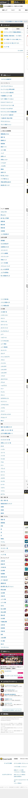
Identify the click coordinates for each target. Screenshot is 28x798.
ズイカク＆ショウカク (6, 414)
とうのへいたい (4, 315)
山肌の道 (3, 561)
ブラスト (3, 360)
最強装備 (3, 143)
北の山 (2, 605)
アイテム (3, 542)
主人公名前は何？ (5, 243)
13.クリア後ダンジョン (6, 124)
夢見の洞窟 (3, 589)
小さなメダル (4, 211)
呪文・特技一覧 (4, 500)
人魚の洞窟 (3, 637)
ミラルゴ (3, 376)
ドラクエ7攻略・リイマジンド (20, 766)
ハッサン (3, 449)
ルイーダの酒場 (4, 263)
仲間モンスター (4, 159)
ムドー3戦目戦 (4, 347)
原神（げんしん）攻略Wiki (19, 774)
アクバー (3, 411)
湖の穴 (2, 644)
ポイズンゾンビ (4, 328)
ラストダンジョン (5, 647)
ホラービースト (4, 324)
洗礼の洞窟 (3, 612)
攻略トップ (4, 10)
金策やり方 (3, 172)
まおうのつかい (4, 379)
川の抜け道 (3, 567)
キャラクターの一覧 (5, 439)
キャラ (12, 10)
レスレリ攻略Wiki (17, 783)
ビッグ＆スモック (5, 331)
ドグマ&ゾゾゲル (5, 404)
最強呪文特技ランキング (6, 503)
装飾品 (2, 538)
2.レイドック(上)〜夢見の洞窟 (7, 89)
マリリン (3, 491)
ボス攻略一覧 (4, 312)
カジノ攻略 (3, 150)
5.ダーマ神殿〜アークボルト (7, 99)
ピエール (3, 471)
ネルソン (3, 318)
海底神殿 (3, 628)
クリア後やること (5, 178)
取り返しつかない (5, 175)
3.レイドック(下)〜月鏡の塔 (7, 92)
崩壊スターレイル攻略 (18, 770)
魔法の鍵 (3, 224)
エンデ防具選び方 (5, 234)
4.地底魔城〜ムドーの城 (6, 95)
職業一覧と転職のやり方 (6, 427)
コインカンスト (4, 250)
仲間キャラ (3, 156)
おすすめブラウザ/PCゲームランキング (12, 710)
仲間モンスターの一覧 (6, 443)
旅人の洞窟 (3, 609)
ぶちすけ (3, 478)
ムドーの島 (3, 599)
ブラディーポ (4, 321)
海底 (2, 634)
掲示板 (18, 29)
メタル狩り (3, 166)
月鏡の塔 (3, 596)
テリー (2, 388)
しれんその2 (3, 369)
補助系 (2, 513)
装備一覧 (3, 519)
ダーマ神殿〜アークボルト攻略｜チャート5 (14, 39)
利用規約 (16, 758)
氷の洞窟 (3, 618)
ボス (20, 10)
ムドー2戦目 (3, 344)
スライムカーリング (5, 266)
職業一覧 (3, 137)
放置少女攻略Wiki (17, 776)
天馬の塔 (3, 631)
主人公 (2, 446)
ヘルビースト (4, 337)
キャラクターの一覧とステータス (11, 43)
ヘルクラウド (4, 385)
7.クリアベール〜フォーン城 (7, 105)
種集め (2, 169)
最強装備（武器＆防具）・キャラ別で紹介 (13, 35)
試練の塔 (3, 564)
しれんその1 (3, 366)
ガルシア (3, 353)
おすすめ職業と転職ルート (7, 433)
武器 (2, 526)
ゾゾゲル (3, 408)
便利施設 (3, 240)
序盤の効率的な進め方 (6, 182)
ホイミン (3, 475)
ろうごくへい (4, 401)
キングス (3, 481)
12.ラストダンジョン (5, 121)
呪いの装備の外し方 (5, 275)
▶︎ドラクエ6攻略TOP (6, 79)
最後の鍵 (3, 227)
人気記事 (6, 29)
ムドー (2, 334)
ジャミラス (3, 363)
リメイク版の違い (5, 299)
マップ (2, 153)
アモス (2, 462)
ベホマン (3, 487)
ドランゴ (3, 468)
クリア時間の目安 (5, 305)
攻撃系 (2, 506)
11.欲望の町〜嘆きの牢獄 (6, 118)
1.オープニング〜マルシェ (7, 86)
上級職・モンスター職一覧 (7, 430)
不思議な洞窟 (4, 621)
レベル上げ (3, 162)
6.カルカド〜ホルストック (7, 102)
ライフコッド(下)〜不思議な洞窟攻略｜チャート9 (14, 32)
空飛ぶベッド (4, 259)
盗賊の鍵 (3, 221)
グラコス (3, 382)
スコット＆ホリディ (5, 356)
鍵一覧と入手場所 (5, 218)
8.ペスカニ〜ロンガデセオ (7, 108)
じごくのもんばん (5, 340)
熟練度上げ (3, 140)
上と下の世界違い (5, 272)
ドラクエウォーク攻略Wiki (19, 772)
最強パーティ (4, 146)
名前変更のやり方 (5, 247)
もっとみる (20, 50)
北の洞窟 (3, 570)
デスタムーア (4, 417)
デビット (3, 395)
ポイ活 (8, 2)
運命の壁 (3, 615)
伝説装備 (3, 231)
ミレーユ (3, 452)
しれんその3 (3, 372)
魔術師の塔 (3, 583)
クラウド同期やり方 (5, 302)
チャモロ (3, 459)
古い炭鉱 (3, 641)
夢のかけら (3, 215)
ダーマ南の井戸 (4, 580)
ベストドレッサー (5, 256)
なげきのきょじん (5, 398)
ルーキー (3, 484)
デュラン (3, 392)
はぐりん (3, 494)
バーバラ (3, 455)
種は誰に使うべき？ (5, 185)
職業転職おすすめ (5, 134)
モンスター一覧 (4, 548)
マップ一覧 (6, 46)
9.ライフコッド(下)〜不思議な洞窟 (8, 111)
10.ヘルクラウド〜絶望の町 (7, 115)
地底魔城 (3, 573)
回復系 (2, 510)
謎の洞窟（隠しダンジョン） (7, 586)
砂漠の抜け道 (4, 577)
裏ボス (2, 420)
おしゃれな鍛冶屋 (5, 269)
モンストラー (4, 350)
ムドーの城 (3, 602)
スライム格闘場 (4, 253)
